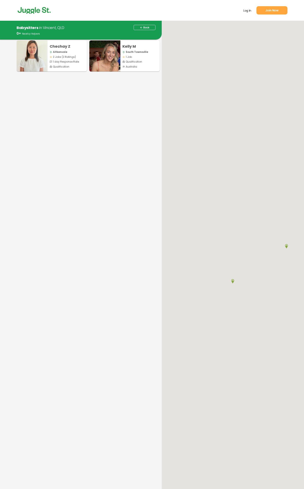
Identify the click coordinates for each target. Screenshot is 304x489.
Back (144, 27)
